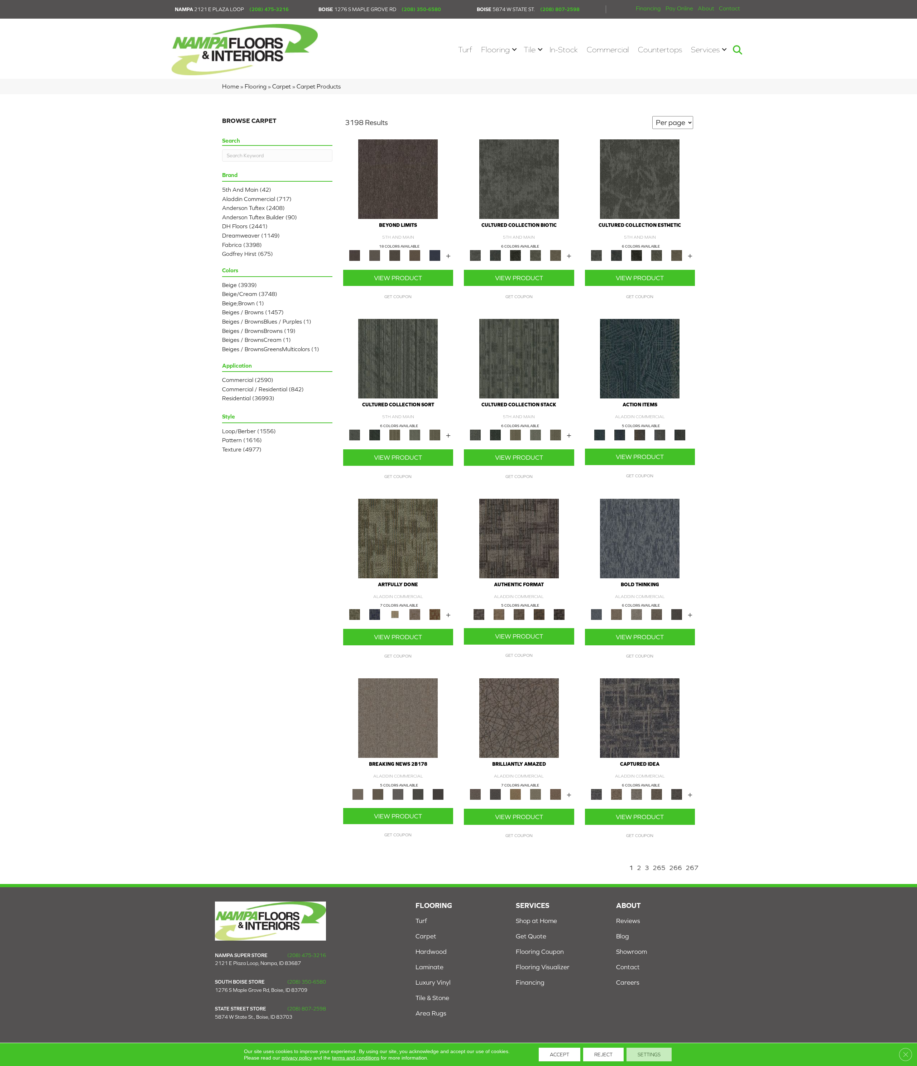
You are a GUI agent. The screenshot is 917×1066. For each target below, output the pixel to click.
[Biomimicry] (519, 178)
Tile (530, 49)
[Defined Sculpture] (499, 614)
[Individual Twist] (519, 614)
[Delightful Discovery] (398, 538)
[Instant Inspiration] (556, 794)
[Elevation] (395, 255)
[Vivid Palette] (435, 614)
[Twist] (435, 434)
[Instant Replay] (398, 794)
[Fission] (657, 614)
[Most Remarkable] (375, 614)
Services (705, 49)
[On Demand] (418, 794)
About (706, 8)
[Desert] (375, 255)
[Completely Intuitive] (515, 794)
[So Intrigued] (519, 717)
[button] (514, 49)
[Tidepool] (640, 358)
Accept (559, 1054)
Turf (465, 49)
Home (230, 86)
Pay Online (679, 8)
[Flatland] (435, 255)
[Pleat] (415, 434)
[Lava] (636, 614)
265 (659, 867)
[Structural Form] (559, 614)
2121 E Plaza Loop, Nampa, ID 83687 (258, 963)
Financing (648, 8)
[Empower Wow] (535, 794)
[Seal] (677, 614)
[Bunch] (375, 434)
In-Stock (563, 49)
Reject (603, 1054)
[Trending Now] (398, 717)
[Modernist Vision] (395, 614)
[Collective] (515, 255)
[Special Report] (378, 794)
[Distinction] (556, 255)
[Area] (398, 178)
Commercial (608, 49)
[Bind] (398, 358)
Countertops (660, 49)
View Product (398, 278)
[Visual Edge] (519, 538)
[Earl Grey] (660, 434)
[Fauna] (415, 255)
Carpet (281, 86)
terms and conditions (355, 1058)
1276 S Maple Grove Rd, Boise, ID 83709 (261, 990)
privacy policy (297, 1058)
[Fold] (395, 434)
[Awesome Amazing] (415, 614)
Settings (649, 1054)
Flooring (495, 49)
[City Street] (680, 434)
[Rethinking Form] (539, 614)
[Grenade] (616, 614)
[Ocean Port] (620, 434)
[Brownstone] (640, 434)
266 (675, 867)
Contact (729, 8)
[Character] (495, 255)
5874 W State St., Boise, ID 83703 (253, 1017)
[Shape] (640, 538)
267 (692, 867)
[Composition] (535, 255)
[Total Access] (438, 794)
